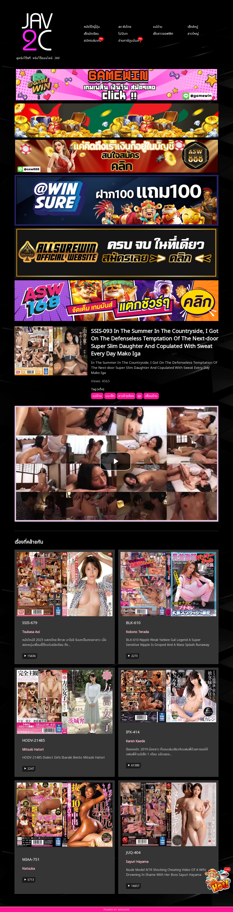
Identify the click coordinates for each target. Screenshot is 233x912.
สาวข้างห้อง (126, 395)
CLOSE (227, 869)
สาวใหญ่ (193, 33)
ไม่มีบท (123, 33)
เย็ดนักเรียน (91, 33)
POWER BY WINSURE (117, 909)
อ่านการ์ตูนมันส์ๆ (129, 40)
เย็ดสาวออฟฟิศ (163, 33)
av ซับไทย (124, 26)
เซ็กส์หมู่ (192, 26)
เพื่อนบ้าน (151, 395)
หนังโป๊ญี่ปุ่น (92, 26)
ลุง (139, 395)
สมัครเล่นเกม (93, 40)
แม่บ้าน (157, 26)
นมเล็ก (110, 395)
